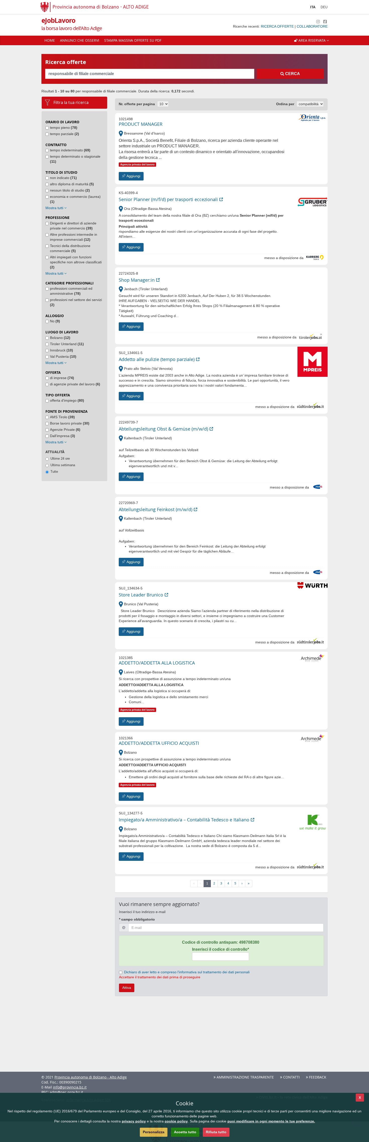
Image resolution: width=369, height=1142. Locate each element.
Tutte (54, 471)
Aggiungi (133, 176)
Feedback (317, 1077)
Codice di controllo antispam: (220, 942)
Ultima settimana (62, 465)
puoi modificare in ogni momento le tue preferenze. (271, 1121)
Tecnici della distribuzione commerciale (70, 248)
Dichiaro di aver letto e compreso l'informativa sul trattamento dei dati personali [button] (187, 972)
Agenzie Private (65, 430)
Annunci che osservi (79, 40)
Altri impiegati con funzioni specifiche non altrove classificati (76, 262)
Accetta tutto (185, 1132)
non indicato (63, 178)
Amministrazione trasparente (245, 1077)
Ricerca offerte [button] (278, 26)
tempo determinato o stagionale (75, 158)
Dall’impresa (62, 436)
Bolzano (60, 338)
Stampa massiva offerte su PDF (132, 40)
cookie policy (176, 1121)
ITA (313, 7)
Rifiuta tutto (216, 1132)
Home (49, 40)
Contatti (291, 1077)
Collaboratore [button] (312, 26)
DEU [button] (324, 7)
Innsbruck (61, 350)
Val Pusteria (63, 356)
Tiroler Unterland (67, 344)
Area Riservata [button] (312, 40)
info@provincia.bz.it (70, 1087)
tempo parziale (64, 134)
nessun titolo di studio (70, 190)
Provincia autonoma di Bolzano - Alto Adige (90, 1077)
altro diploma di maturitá (72, 184)
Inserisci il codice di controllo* (220, 949)
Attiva (126, 988)
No (55, 321)
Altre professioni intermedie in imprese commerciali (73, 237)
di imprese (62, 378)
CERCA (292, 74)
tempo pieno (63, 128)
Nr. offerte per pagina (137, 104)
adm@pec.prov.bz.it (66, 1092)
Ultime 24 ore (60, 458)
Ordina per (285, 104)
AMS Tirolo (62, 417)
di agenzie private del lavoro (75, 384)
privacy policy (134, 1121)
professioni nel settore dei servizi (76, 302)
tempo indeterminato (70, 150)
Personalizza (153, 1132)
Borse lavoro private (69, 423)
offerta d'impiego (67, 400)
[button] (311, 40)
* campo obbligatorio (137, 919)
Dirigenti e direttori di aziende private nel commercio (73, 225)
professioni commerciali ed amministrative (71, 290)
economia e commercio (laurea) (75, 199)
